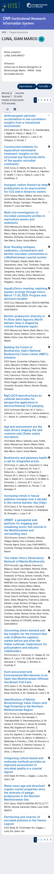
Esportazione (26, 86)
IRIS (4, 32)
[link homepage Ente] (37, 5)
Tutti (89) (43, 86)
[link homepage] (10, 5)
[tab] (7, 109)
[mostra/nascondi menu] (3, 10)
